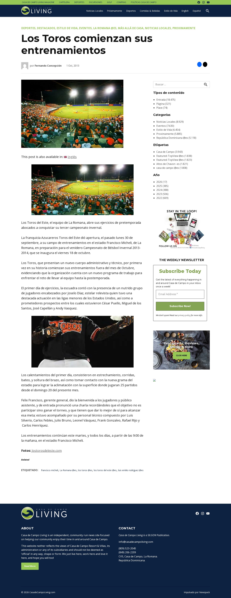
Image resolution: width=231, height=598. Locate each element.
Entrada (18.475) (165, 99)
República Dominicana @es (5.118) (176, 138)
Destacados (46, 28)
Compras (121, 2)
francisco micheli (49, 470)
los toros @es (85, 470)
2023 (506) (162, 194)
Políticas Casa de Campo (144, 2)
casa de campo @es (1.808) (171, 168)
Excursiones (95, 2)
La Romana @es (104, 28)
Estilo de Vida (171, 10)
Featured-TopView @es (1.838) (174, 156)
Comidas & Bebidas (150, 10)
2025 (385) (162, 186)
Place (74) (162, 107)
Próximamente (114, 10)
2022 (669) (162, 198)
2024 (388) (162, 190)
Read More (30, 566)
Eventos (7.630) (165, 126)
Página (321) (163, 103)
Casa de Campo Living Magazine (38, 2)
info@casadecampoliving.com (136, 542)
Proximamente (183, 28)
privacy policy (184, 315)
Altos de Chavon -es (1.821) (172, 164)
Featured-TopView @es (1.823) (174, 160)
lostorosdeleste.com (46, 450)
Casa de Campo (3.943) (169, 152)
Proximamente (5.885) (169, 134)
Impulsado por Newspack (197, 592)
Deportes (79, 2)
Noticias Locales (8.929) (170, 121)
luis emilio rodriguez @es (130, 470)
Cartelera (64, 2)
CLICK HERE (181, 355)
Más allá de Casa (130, 28)
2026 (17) (161, 182)
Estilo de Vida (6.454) (168, 129)
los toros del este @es (105, 470)
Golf (109, 2)
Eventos (85, 28)
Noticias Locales (94, 10)
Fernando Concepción (48, 65)
